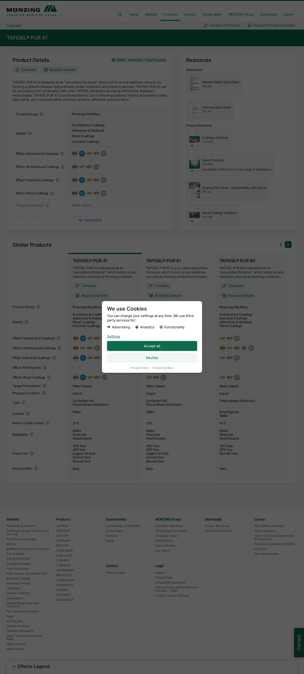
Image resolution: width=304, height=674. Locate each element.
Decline (152, 358)
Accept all (152, 346)
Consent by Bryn (163, 367)
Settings (113, 336)
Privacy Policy (140, 367)
